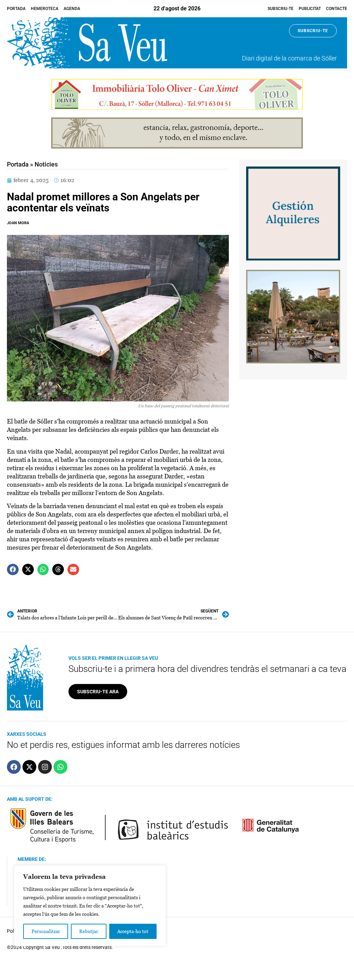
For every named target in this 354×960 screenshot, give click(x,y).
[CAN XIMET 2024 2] (177, 108)
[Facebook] (14, 767)
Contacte (336, 8)
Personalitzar (45, 931)
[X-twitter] (29, 767)
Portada (16, 8)
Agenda (72, 8)
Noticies (46, 164)
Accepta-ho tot (132, 931)
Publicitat (310, 8)
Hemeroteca (44, 8)
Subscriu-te (281, 8)
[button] (13, 570)
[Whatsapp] (60, 767)
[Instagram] (45, 767)
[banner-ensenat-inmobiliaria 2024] (293, 258)
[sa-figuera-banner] (293, 361)
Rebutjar (88, 931)
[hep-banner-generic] (177, 146)
